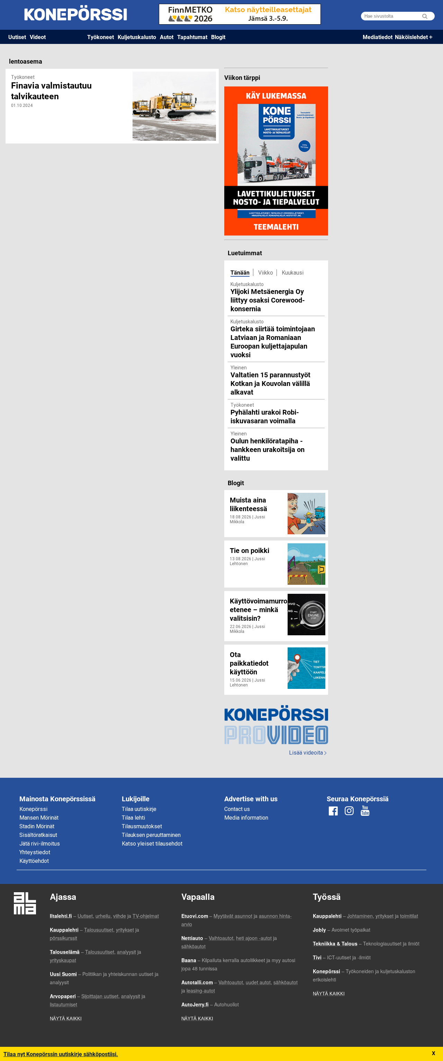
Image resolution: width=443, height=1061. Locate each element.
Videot (38, 36)
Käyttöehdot (34, 861)
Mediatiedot (377, 36)
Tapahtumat (192, 36)
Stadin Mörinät (36, 826)
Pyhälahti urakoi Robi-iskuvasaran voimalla (264, 416)
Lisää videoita (307, 752)
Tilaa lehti (133, 817)
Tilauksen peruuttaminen (151, 835)
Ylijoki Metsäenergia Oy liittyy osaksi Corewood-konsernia (267, 300)
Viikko (265, 272)
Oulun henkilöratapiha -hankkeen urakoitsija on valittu (267, 449)
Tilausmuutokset (142, 826)
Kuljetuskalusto (137, 36)
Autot (166, 36)
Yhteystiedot (34, 852)
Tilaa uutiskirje (139, 809)
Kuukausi (293, 272)
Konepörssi (33, 809)
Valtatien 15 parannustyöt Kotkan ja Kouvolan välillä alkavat (270, 383)
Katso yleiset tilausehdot (152, 843)
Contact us (237, 809)
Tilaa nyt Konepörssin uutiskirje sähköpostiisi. (60, 1054)
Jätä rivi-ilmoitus (39, 843)
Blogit (218, 36)
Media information (246, 817)
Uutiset (17, 36)
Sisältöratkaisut (38, 835)
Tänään (240, 272)
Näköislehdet (411, 36)
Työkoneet (100, 36)
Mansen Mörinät (38, 817)
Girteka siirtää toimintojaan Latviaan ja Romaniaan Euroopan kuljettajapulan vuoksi (272, 341)
